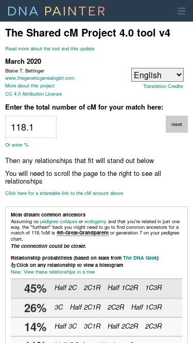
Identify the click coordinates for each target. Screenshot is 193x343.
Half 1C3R (146, 307)
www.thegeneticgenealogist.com (40, 77)
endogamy (95, 221)
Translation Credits (163, 86)
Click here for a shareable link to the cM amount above (64, 193)
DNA (57, 9)
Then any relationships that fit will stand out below (79, 161)
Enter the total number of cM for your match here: (84, 107)
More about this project (30, 85)
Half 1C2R (123, 287)
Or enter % (16, 144)
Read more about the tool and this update (49, 48)
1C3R (153, 287)
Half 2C (66, 287)
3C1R (92, 326)
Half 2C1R (85, 307)
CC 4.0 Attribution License (33, 93)
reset (176, 124)
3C (59, 307)
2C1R (92, 287)
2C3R (153, 326)
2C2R (116, 307)
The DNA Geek (140, 257)
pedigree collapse (58, 221)
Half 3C (66, 326)
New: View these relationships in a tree (53, 271)
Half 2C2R (123, 326)
